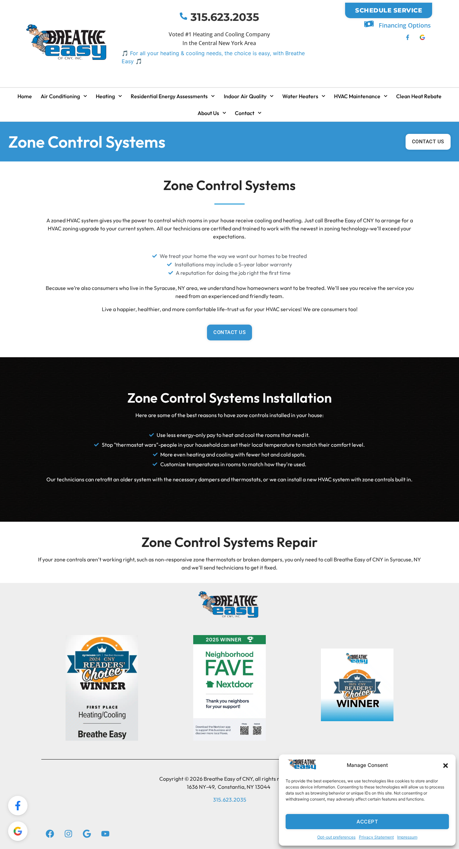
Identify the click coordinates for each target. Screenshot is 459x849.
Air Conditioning (60, 96)
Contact (244, 113)
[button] (445, 765)
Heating (105, 96)
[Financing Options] (369, 24)
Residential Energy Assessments (169, 96)
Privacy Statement (376, 837)
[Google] (86, 833)
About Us (208, 113)
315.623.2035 (225, 17)
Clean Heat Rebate (419, 96)
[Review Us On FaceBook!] (18, 805)
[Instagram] (68, 833)
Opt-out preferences (336, 837)
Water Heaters (300, 96)
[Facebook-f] (407, 37)
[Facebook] (49, 833)
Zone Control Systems (86, 142)
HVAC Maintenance (357, 96)
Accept (367, 821)
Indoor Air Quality (245, 96)
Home (24, 96)
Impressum (407, 837)
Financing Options (405, 25)
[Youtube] (105, 833)
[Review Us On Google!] (18, 831)
